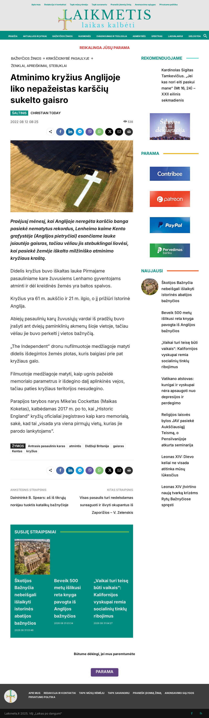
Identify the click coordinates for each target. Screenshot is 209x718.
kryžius (31, 451)
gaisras (118, 446)
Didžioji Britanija (97, 446)
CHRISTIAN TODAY (46, 113)
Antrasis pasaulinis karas (46, 446)
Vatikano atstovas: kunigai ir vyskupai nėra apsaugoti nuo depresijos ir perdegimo (178, 390)
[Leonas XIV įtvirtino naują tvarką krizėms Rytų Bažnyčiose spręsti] (149, 490)
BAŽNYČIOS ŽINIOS (26, 58)
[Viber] (90, 132)
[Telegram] (80, 132)
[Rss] (201, 713)
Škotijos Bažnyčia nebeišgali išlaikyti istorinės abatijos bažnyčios (25, 602)
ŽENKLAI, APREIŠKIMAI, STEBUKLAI (39, 66)
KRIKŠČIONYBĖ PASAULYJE (67, 58)
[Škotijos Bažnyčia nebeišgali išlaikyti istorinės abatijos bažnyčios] (32, 557)
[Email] (119, 132)
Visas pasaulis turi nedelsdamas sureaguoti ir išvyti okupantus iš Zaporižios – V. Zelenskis (106, 505)
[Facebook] (60, 132)
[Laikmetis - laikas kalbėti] (104, 19)
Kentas (17, 451)
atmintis (75, 446)
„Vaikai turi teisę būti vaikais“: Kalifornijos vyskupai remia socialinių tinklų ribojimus (179, 354)
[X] (109, 132)
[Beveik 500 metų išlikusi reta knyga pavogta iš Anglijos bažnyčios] (72, 557)
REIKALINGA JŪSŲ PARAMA (105, 48)
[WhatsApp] (99, 132)
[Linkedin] (70, 132)
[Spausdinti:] (129, 132)
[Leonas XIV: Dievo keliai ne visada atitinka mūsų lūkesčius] (149, 460)
